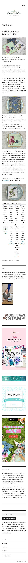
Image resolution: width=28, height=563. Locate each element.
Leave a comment (15, 260)
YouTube (4, 543)
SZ (6, 229)
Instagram (5, 539)
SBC (5, 233)
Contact (4, 550)
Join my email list (9, 518)
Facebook (4, 547)
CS (6, 231)
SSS (4, 229)
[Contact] (9, 556)
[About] (6, 556)
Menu (23, 5)
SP (12, 243)
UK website (6, 180)
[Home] (3, 556)
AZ (4, 231)
